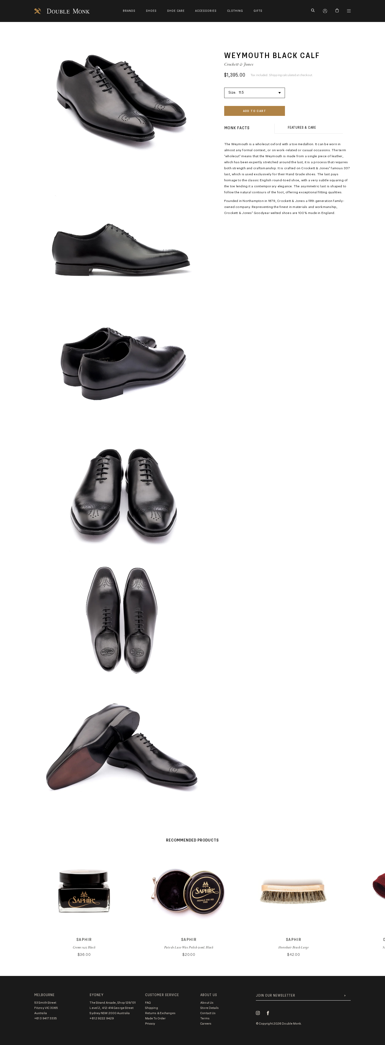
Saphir (84, 939)
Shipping (151, 1008)
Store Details (209, 1008)
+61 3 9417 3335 (45, 1018)
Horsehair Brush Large (293, 947)
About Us (206, 1002)
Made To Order (155, 1018)
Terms (205, 1018)
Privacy (150, 1023)
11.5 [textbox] (241, 92)
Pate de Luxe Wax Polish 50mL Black (188, 947)
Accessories (206, 11)
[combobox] (254, 92)
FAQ (148, 1002)
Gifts (258, 11)
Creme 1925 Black (84, 947)
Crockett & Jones (239, 64)
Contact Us (208, 1013)
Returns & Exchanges (160, 1013)
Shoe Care (176, 11)
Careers (205, 1023)
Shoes (151, 11)
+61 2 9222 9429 (102, 1018)
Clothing (235, 11)
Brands (129, 11)
